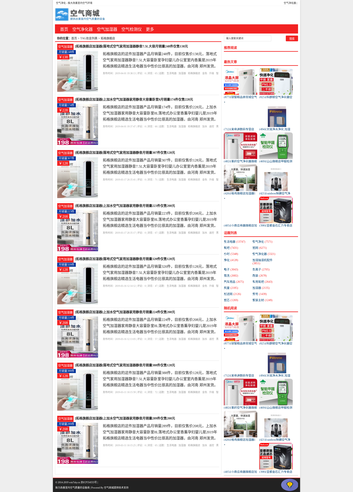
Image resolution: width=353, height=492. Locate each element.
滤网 (259, 247)
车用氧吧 (262, 281)
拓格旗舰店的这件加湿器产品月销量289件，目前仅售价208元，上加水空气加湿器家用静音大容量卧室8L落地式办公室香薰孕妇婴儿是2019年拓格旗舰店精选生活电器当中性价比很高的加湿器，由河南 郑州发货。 (160, 432)
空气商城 (109, 487)
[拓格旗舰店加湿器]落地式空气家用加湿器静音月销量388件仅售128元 (125, 365)
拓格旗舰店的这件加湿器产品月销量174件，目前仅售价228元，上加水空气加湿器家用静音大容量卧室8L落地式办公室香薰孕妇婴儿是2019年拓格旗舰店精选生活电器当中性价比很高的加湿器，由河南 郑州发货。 (160, 113)
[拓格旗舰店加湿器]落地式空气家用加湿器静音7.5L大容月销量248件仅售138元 (131, 46)
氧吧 (231, 247)
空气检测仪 (131, 29)
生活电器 (171, 73)
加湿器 (182, 73)
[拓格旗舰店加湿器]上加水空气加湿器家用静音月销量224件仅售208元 (125, 312)
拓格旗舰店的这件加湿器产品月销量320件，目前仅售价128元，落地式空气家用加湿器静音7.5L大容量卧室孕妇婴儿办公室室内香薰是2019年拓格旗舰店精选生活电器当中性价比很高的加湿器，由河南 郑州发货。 (160, 272)
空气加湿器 (107, 29)
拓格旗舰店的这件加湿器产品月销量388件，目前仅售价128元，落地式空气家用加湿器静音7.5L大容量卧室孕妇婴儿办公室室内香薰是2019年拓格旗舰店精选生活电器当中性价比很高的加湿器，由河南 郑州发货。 (160, 379)
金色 (204, 73)
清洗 (231, 275)
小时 (231, 254)
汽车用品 (234, 281)
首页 (64, 29)
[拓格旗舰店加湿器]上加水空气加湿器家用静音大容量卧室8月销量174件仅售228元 (134, 99)
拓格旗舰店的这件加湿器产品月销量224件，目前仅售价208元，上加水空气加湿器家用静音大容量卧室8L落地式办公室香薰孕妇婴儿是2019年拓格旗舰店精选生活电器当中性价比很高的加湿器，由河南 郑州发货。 (160, 326)
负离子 (261, 269)
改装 (259, 275)
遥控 (211, 126)
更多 (150, 29)
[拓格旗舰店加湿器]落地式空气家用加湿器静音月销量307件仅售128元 (125, 152)
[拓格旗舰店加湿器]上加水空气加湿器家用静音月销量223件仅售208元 (125, 205)
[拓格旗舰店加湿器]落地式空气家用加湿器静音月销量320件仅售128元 (125, 259)
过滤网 (232, 294)
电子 (231, 269)
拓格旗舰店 (194, 73)
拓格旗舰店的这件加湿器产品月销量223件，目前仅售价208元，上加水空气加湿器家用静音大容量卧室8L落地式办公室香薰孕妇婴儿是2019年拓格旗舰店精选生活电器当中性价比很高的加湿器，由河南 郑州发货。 (160, 219)
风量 (231, 287)
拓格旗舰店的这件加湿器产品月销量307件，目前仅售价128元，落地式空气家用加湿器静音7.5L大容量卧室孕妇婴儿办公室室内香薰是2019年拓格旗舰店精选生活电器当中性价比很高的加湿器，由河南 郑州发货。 (160, 166)
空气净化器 (290, 3)
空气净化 (61, 3)
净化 (231, 260)
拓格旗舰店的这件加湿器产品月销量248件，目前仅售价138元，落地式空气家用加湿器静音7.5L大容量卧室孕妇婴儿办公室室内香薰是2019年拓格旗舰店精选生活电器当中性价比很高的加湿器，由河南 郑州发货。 (160, 60)
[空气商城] (80, 15)
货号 (259, 294)
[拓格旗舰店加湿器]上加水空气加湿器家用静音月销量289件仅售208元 (125, 418)
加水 (204, 126)
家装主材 (262, 300)
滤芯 (231, 300)
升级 (211, 73)
